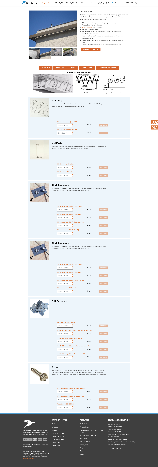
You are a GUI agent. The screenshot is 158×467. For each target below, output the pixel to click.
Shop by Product (47, 3)
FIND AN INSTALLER (90, 49)
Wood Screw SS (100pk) (65, 404)
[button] (136, 3)
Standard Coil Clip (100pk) (66, 322)
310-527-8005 (115, 437)
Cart (110, 3)
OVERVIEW (46, 68)
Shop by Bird (59, 3)
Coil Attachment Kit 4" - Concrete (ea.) (70, 222)
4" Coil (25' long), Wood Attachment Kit (71, 354)
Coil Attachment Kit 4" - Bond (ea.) (69, 230)
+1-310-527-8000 (123, 434)
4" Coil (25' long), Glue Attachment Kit (70, 338)
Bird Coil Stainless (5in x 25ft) (67, 130)
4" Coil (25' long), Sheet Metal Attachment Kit (73, 346)
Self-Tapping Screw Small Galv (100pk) (71, 388)
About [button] (83, 3)
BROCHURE (60, 68)
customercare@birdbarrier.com (118, 439)
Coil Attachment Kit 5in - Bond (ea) (69, 288)
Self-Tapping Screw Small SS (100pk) (70, 396)
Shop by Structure (72, 3)
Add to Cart (103, 125)
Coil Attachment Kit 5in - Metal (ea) (69, 272)
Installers (91, 3)
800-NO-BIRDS (118, 429)
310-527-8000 (128, 3)
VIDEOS (72, 68)
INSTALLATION (86, 68)
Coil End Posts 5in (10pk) (65, 172)
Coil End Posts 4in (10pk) (65, 164)
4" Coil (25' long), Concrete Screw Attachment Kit (74, 330)
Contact (118, 3)
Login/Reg (100, 3)
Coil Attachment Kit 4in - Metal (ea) (69, 214)
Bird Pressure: (87, 27)
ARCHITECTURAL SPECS (107, 68)
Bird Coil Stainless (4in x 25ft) (67, 122)
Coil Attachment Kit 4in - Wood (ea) (69, 206)
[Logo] (30, 3)
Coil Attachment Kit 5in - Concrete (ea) (70, 280)
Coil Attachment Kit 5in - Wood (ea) (69, 264)
